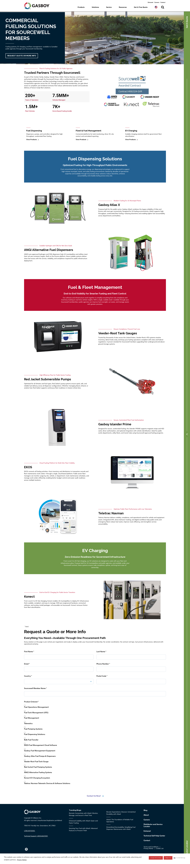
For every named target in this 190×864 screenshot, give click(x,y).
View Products (31, 139)
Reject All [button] (168, 858)
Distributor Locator (187, 849)
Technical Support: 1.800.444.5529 (36, 836)
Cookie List (160, 848)
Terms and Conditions (151, 847)
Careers (156, 2)
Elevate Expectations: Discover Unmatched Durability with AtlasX (120, 813)
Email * (27, 664)
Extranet (150, 2)
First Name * (29, 652)
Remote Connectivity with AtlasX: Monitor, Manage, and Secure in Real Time (83, 814)
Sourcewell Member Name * (35, 688)
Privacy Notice (22, 860)
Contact (162, 2)
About (146, 815)
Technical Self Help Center (154, 836)
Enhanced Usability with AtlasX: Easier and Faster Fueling (83, 822)
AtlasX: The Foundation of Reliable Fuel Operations (119, 821)
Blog (145, 810)
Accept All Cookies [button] (156, 858)
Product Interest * (31, 702)
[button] (179, 858)
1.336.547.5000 (29, 831)
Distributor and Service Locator (153, 825)
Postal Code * (101, 676)
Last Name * (101, 652)
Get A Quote (187, 22)
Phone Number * (103, 664)
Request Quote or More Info (21, 56)
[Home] (38, 6)
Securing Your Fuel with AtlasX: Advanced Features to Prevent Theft (83, 830)
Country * (28, 676)
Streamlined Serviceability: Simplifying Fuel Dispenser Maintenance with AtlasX (120, 828)
